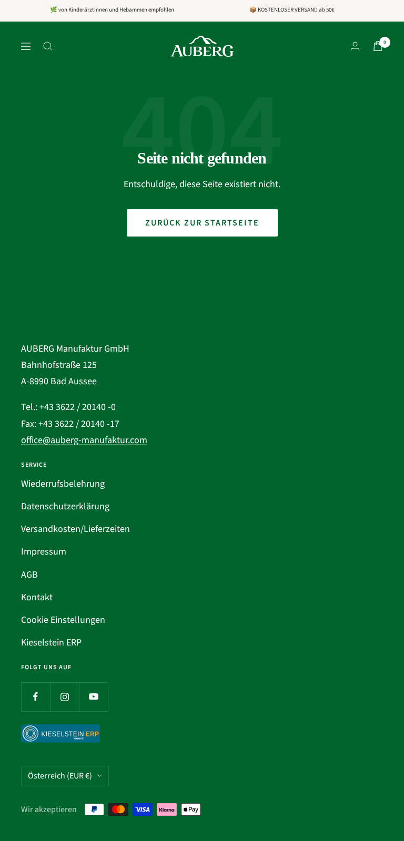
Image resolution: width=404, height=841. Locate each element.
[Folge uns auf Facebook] (35, 696)
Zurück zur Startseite (202, 223)
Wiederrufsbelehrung (63, 483)
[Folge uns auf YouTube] (93, 696)
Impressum (43, 551)
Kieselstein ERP (51, 642)
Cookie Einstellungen (63, 620)
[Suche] (48, 46)
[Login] (355, 46)
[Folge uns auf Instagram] (64, 696)
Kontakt (37, 597)
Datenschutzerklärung (65, 506)
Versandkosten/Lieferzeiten (75, 529)
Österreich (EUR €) (60, 776)
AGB (29, 574)
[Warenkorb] (377, 46)
